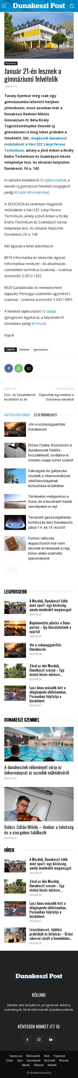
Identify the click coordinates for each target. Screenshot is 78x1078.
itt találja (49, 311)
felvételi (24, 349)
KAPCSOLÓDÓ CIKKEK (17, 414)
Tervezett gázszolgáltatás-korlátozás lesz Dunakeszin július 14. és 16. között (50, 522)
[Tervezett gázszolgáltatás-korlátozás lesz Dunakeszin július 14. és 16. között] (15, 522)
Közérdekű (11, 63)
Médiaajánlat (33, 1056)
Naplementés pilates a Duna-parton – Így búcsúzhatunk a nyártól (50, 627)
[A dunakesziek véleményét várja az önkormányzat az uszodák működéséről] (39, 744)
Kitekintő (52, 1065)
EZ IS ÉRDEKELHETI (45, 414)
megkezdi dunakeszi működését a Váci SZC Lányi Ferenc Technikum (35, 144)
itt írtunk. (39, 323)
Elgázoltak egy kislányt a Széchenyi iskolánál (56, 397)
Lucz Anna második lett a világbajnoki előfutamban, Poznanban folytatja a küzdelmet (48, 694)
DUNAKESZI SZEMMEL (22, 720)
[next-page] (14, 569)
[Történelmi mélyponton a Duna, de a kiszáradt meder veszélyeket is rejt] (15, 501)
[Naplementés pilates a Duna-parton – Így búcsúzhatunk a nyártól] (15, 628)
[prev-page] (7, 569)
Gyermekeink (33, 1060)
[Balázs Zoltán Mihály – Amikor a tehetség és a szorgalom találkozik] (39, 804)
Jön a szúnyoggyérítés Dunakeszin (45, 647)
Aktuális (26, 1065)
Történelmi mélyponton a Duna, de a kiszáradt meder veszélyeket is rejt (50, 501)
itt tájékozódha (52, 180)
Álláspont (39, 1065)
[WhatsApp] (18, 368)
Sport (20, 1060)
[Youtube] (50, 1040)
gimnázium (41, 349)
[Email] (28, 368)
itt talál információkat (31, 192)
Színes (9, 1060)
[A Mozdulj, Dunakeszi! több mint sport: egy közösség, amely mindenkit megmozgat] (15, 606)
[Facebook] (8, 368)
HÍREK (9, 850)
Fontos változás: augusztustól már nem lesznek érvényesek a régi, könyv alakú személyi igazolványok (49, 548)
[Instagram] (39, 1039)
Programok (59, 1056)
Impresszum (16, 1056)
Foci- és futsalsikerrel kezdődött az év (19, 397)
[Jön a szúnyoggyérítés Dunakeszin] (15, 429)
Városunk (63, 1060)
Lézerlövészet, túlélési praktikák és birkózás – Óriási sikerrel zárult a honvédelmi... (51, 934)
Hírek (46, 1056)
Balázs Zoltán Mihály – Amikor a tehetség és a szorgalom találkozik (39, 829)
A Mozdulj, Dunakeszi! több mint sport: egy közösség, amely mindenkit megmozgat (50, 605)
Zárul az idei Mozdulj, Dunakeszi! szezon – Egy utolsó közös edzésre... (46, 670)
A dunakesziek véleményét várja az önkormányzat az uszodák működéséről (36, 770)
